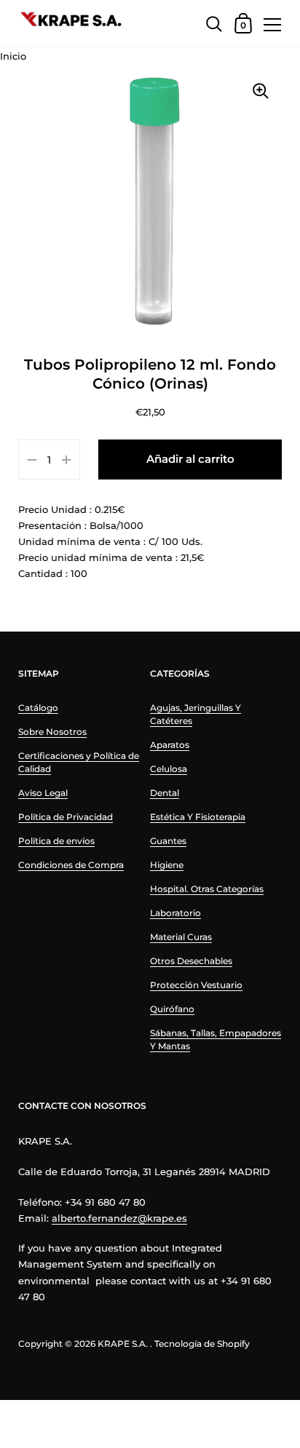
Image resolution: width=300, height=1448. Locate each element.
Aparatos (169, 744)
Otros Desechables (191, 960)
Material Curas (181, 936)
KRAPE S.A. (123, 1343)
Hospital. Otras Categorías (207, 888)
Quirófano (172, 1008)
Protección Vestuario (196, 984)
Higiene (166, 864)
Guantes (168, 840)
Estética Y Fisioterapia (197, 816)
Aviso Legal (43, 792)
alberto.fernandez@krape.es (119, 1218)
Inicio (13, 56)
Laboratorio (175, 912)
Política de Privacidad (65, 816)
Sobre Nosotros (52, 731)
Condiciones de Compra (71, 864)
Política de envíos (56, 840)
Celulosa (168, 768)
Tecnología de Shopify (202, 1343)
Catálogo (38, 707)
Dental (164, 792)
